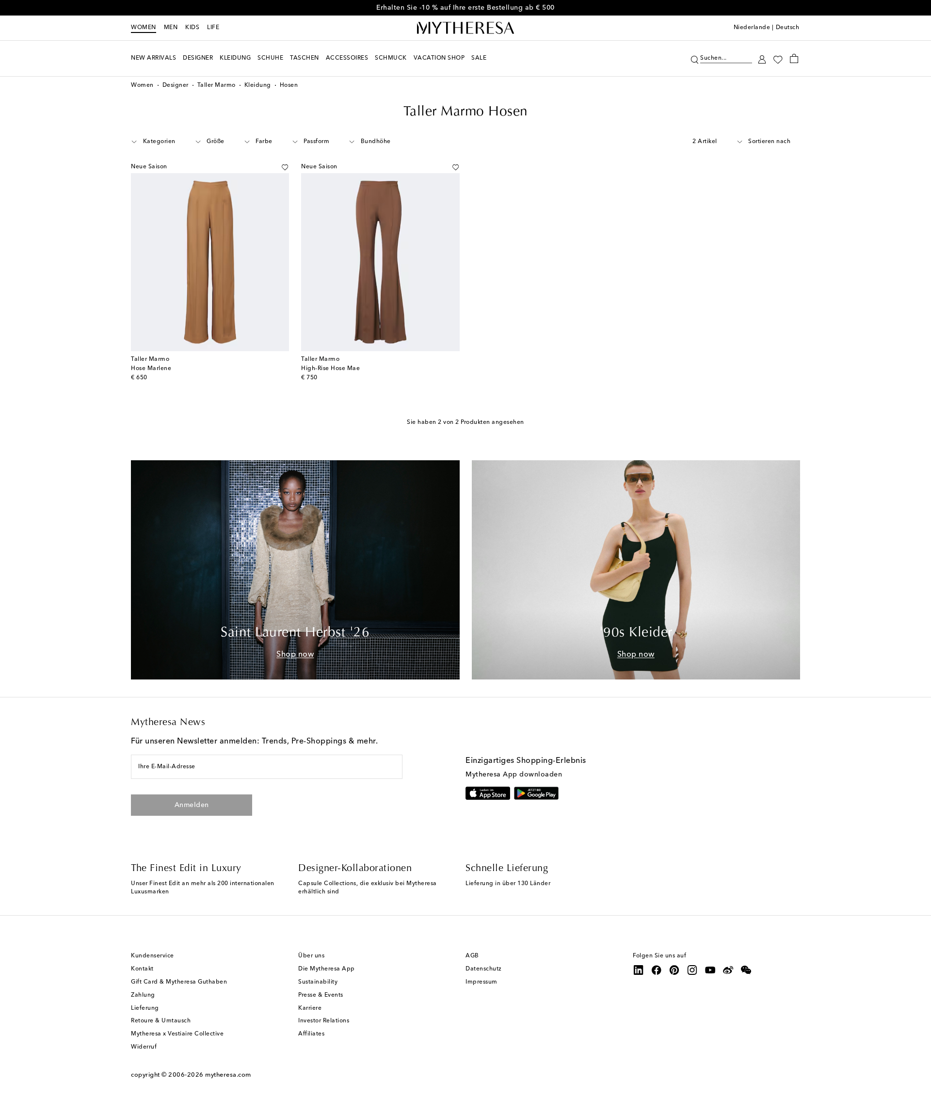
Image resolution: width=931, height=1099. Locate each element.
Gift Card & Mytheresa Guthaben (179, 982)
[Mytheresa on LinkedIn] (638, 970)
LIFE (213, 28)
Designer (175, 85)
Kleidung (257, 85)
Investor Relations (323, 1021)
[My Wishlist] (778, 58)
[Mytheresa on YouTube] (710, 970)
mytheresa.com (228, 1075)
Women (143, 28)
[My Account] (762, 58)
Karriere (309, 1008)
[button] (694, 58)
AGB (472, 956)
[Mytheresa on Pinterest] (674, 970)
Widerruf (144, 1047)
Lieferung (145, 1008)
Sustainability (317, 982)
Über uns (311, 956)
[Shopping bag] (794, 58)
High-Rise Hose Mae (330, 369)
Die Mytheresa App (326, 969)
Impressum (482, 982)
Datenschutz (484, 969)
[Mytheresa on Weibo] (728, 970)
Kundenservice (152, 956)
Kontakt (142, 969)
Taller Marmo (216, 85)
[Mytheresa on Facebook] (656, 970)
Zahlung (143, 995)
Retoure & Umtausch (161, 1021)
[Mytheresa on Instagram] (692, 970)
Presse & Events (320, 995)
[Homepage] (465, 28)
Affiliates (311, 1034)
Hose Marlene (151, 369)
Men (171, 28)
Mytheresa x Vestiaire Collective (177, 1034)
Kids (192, 28)
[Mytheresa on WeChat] (746, 970)
